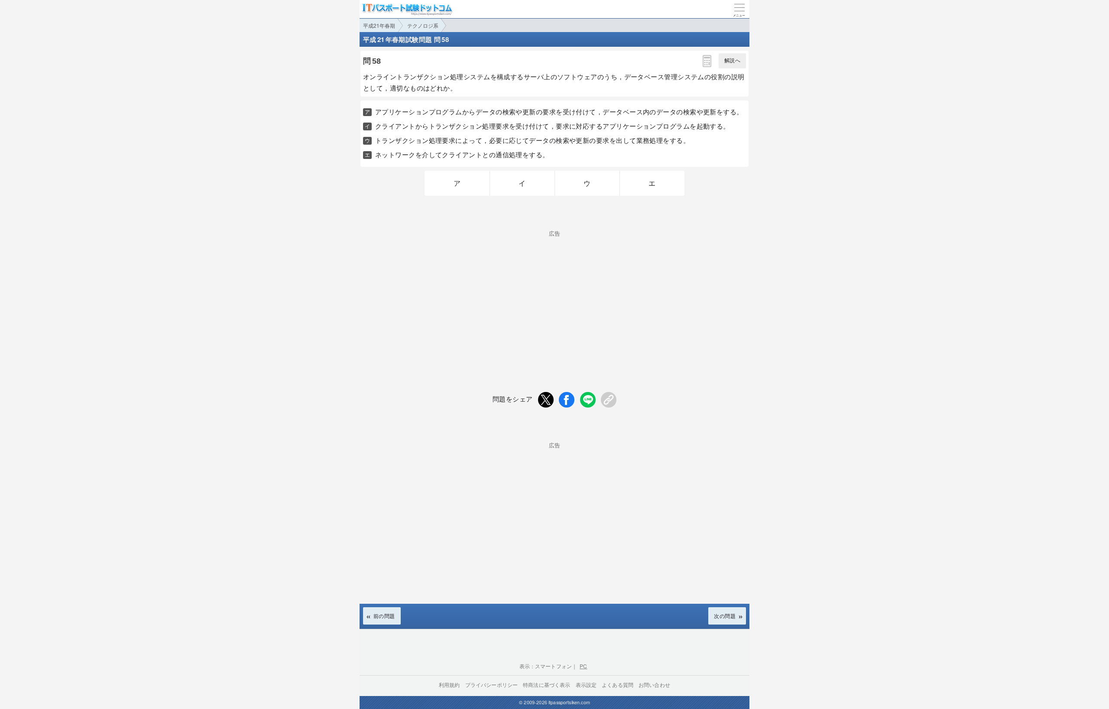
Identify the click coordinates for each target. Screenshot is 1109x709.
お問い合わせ (654, 684)
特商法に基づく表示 (546, 684)
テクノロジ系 (422, 25)
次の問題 (725, 615)
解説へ (732, 61)
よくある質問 (617, 684)
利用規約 (449, 684)
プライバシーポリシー (491, 684)
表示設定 (586, 684)
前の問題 (384, 615)
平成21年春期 (379, 25)
